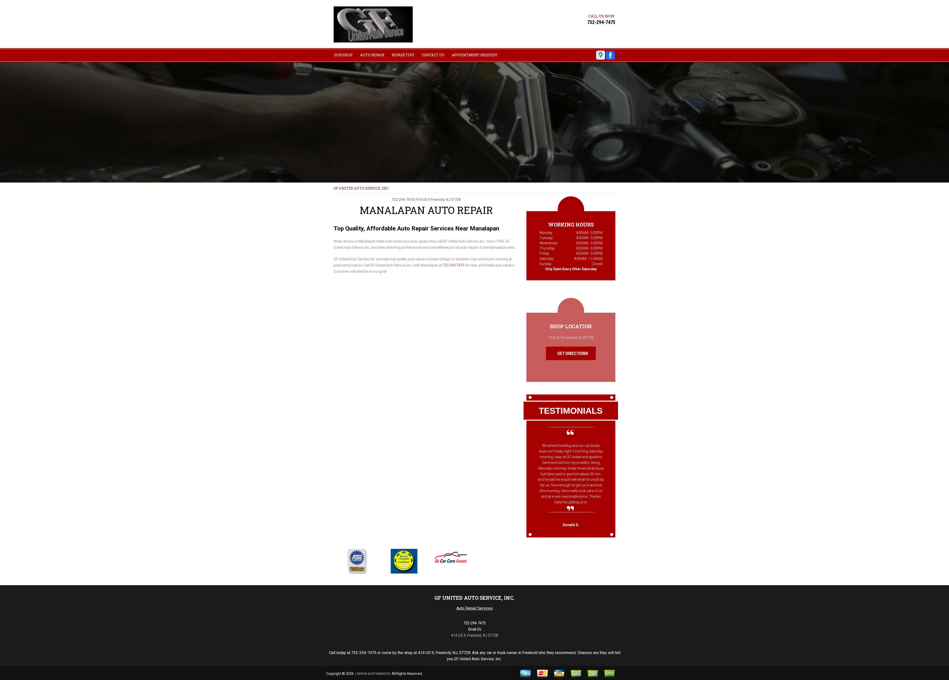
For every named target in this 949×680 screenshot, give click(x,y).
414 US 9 (423, 200)
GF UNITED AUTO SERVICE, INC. (361, 188)
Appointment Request (474, 55)
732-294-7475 (601, 22)
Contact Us (433, 55)
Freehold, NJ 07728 (446, 200)
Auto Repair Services (474, 608)
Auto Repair (372, 55)
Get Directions (572, 353)
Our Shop (343, 55)
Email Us (474, 629)
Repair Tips (403, 55)
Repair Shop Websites (373, 674)
